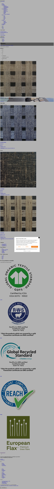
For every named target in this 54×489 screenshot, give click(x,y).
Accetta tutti (34, 246)
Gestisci (27, 246)
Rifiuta (19, 246)
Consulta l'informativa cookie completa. (21, 244)
